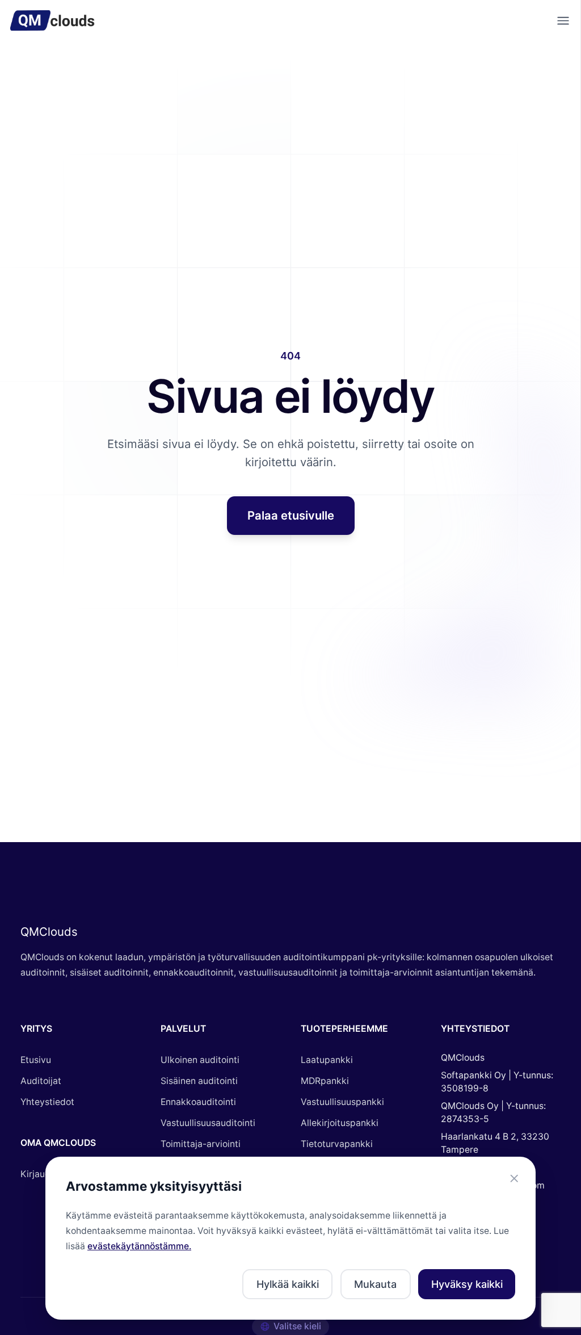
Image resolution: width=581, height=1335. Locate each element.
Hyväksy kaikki (467, 1284)
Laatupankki (327, 1059)
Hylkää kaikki (287, 1284)
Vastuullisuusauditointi (208, 1123)
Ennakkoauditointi (198, 1102)
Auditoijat (40, 1080)
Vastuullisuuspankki (342, 1102)
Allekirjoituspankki (339, 1123)
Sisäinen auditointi (199, 1080)
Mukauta (375, 1284)
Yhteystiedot (47, 1102)
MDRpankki (325, 1080)
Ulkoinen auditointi (200, 1059)
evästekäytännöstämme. (139, 1246)
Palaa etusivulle (290, 515)
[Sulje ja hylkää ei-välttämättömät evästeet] (514, 1178)
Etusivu (35, 1059)
